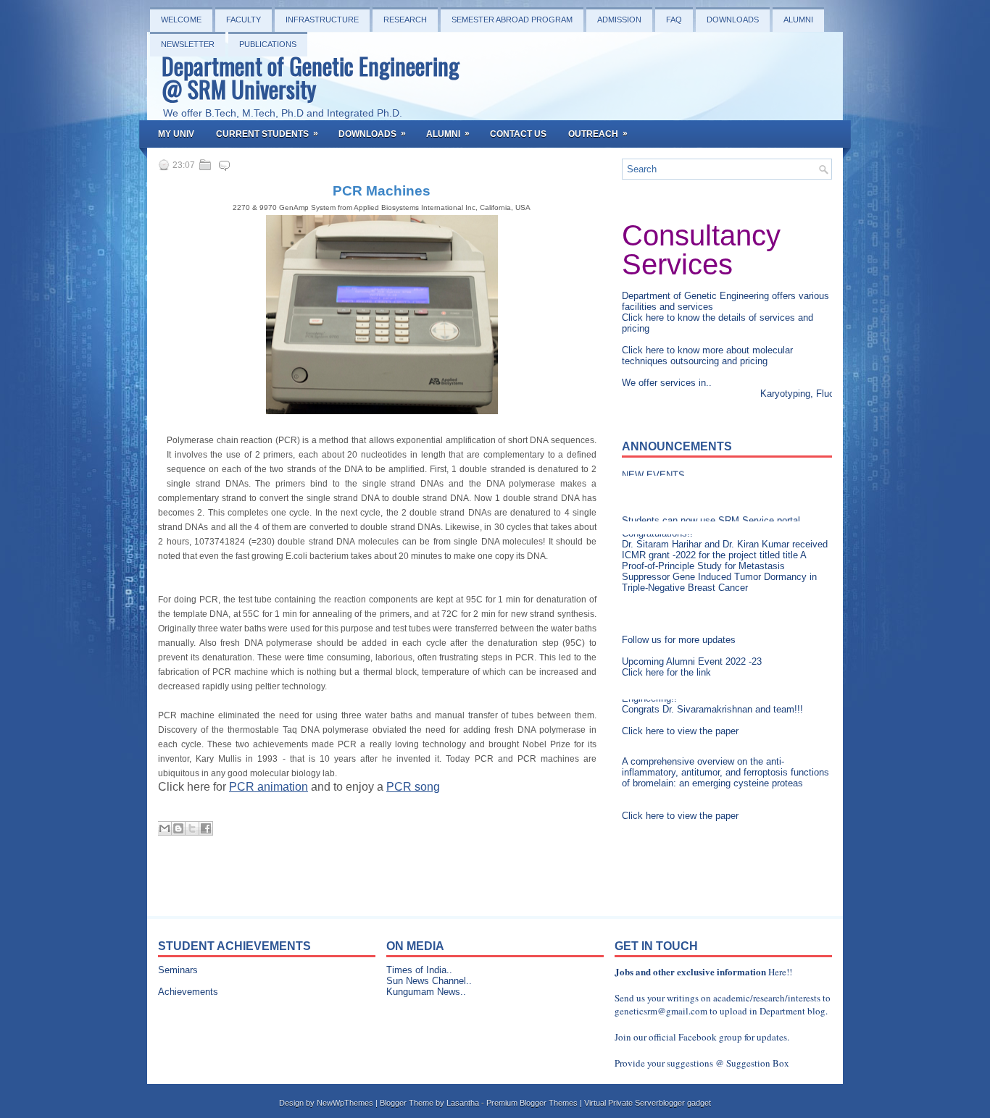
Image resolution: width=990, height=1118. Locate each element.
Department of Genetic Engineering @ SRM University (310, 77)
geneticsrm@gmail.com (661, 1010)
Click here (644, 317)
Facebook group (710, 1036)
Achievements (188, 991)
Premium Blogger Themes (532, 1102)
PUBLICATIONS (267, 44)
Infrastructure (322, 19)
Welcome (181, 19)
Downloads (733, 19)
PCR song (413, 787)
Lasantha (462, 1102)
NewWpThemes (345, 1102)
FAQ (674, 19)
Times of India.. (419, 969)
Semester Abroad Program (512, 19)
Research (405, 19)
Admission (619, 19)
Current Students (267, 133)
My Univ (176, 134)
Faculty (243, 19)
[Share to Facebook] (206, 828)
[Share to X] (192, 828)
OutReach (598, 133)
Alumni (798, 19)
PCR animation (268, 787)
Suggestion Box (757, 1062)
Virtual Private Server (621, 1102)
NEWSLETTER (188, 44)
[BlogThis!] (178, 828)
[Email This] (164, 828)
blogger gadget (685, 1102)
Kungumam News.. (426, 991)
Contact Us (518, 134)
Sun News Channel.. (429, 980)
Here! (778, 971)
